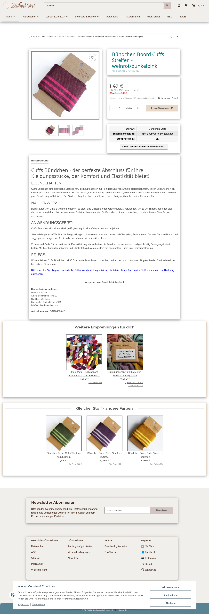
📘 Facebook (148, 552)
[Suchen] (167, 5)
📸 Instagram (148, 558)
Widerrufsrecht (39, 569)
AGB (33, 552)
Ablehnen (171, 603)
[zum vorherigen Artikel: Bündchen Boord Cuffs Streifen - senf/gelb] (171, 36)
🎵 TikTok (146, 563)
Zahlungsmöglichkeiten (80, 546)
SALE (183, 16)
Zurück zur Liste (38, 37)
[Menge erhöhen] (137, 108)
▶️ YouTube (147, 546)
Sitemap (35, 558)
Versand (134, 90)
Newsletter (73, 558)
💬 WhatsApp (148, 569)
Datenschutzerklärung (85, 509)
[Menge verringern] (113, 108)
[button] (179, 5)
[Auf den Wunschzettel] (92, 57)
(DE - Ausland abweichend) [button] (143, 98)
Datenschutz (38, 604)
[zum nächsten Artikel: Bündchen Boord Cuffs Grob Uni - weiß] (177, 36)
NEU (169, 16)
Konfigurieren (170, 595)
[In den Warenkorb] (31, 47)
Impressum (23, 604)
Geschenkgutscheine (115, 546)
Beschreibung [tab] (39, 160)
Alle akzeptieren (170, 587)
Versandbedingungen (79, 552)
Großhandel (110, 552)
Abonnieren (161, 510)
